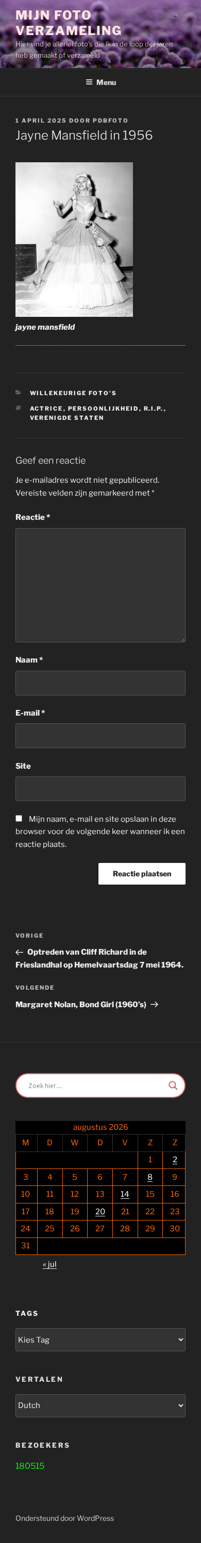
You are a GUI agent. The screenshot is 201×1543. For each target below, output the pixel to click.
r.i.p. (154, 408)
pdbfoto (111, 120)
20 (100, 1211)
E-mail (30, 713)
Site (23, 766)
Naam (29, 660)
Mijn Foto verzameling (68, 23)
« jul (50, 1264)
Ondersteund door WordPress (64, 1518)
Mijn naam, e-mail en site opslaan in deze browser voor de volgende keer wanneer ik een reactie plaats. (100, 832)
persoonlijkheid (103, 408)
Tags (27, 1313)
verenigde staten (67, 417)
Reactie (32, 517)
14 (125, 1194)
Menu (106, 82)
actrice (46, 408)
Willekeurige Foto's (74, 393)
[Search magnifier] (173, 1085)
